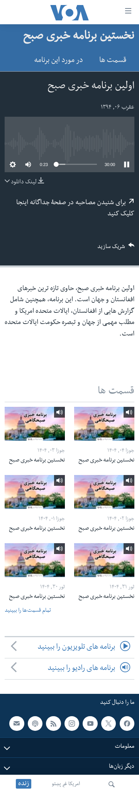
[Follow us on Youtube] (90, 723)
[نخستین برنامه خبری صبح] (104, 424)
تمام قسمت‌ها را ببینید (28, 611)
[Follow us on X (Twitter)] (108, 723)
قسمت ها (112, 61)
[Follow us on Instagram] (71, 723)
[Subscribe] (16, 723)
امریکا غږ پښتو (66, 784)
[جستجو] (111, 784)
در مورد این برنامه (58, 61)
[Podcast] (35, 723)
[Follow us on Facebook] (127, 723)
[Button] (115, 249)
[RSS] (53, 723)
